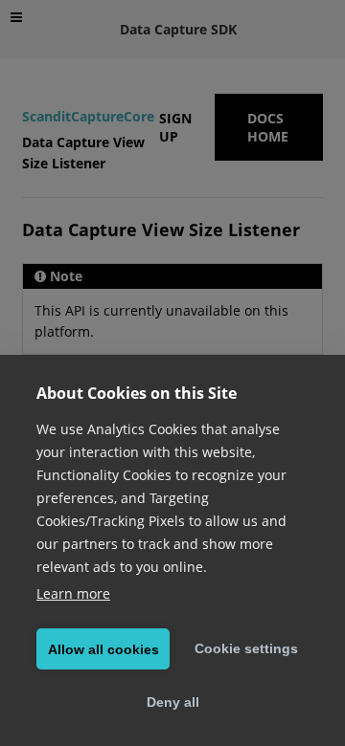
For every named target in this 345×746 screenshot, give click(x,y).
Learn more (73, 593)
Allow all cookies (103, 649)
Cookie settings (246, 648)
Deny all (173, 702)
